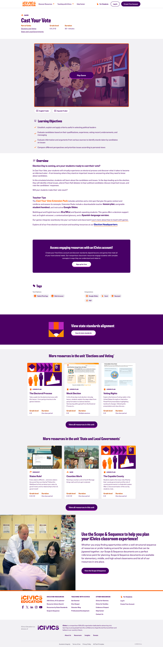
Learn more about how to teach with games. (109, 219)
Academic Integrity (64, 644)
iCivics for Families (102, 604)
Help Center (81, 4)
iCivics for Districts (102, 600)
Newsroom (78, 635)
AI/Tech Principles (98, 644)
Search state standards (83, 333)
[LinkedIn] (31, 607)
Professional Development (80, 611)
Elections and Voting (28, 28)
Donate (95, 635)
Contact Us (99, 614)
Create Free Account (131, 4)
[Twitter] (27, 607)
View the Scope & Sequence (95, 570)
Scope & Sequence (53, 611)
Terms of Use (76, 644)
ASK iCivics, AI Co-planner (55, 600)
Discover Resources (45, 4)
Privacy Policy (87, 644)
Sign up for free (81, 264)
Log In (115, 4)
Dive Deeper (75, 604)
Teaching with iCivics (64, 4)
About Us (68, 635)
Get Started (75, 600)
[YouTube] (40, 607)
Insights (87, 635)
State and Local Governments (32, 31)
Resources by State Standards (57, 607)
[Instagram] (36, 607)
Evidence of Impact (102, 607)
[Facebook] (22, 607)
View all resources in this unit (81, 424)
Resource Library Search (55, 604)
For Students (104, 4)
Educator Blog (76, 607)
